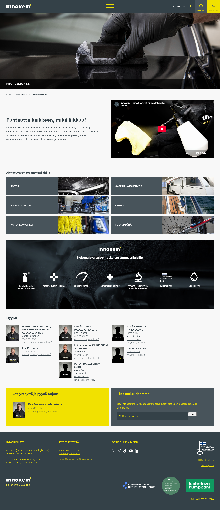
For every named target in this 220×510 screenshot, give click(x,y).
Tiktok (125, 450)
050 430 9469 (35, 407)
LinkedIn (136, 450)
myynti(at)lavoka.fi (136, 342)
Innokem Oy (19, 5)
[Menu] (110, 6)
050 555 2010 (134, 339)
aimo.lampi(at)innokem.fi (87, 358)
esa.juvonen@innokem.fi (87, 339)
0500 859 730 (29, 339)
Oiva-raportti (207, 465)
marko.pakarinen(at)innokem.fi (37, 342)
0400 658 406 (81, 376)
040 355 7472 (81, 336)
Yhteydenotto (177, 6)
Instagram (113, 450)
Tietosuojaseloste (204, 460)
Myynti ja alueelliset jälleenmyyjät (76, 459)
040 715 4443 (134, 351)
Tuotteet (17, 94)
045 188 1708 (28, 351)
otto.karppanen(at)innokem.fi (43, 411)
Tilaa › (192, 414)
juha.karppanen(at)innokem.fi (37, 354)
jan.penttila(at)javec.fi (85, 380)
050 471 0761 (73, 450)
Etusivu (9, 94)
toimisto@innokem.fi (70, 453)
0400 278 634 (81, 354)
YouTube (131, 450)
